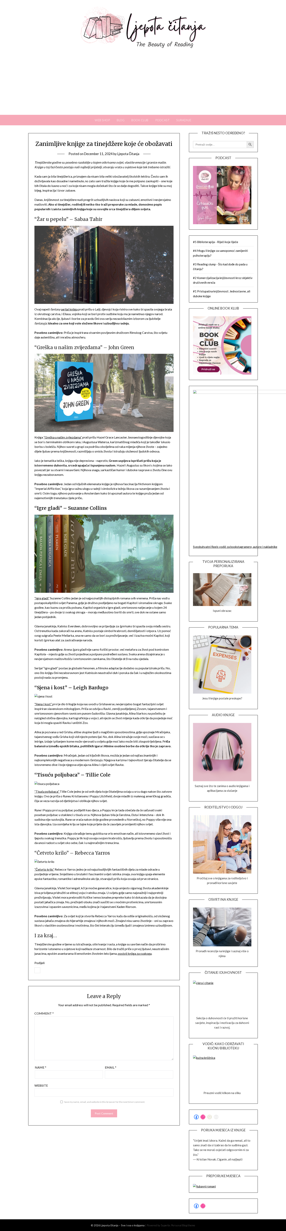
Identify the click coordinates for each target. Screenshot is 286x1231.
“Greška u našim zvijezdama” (63, 437)
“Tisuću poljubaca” (47, 791)
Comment (44, 1013)
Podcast (162, 120)
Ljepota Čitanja (128, 154)
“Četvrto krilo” (44, 869)
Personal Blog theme (183, 1225)
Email (110, 1067)
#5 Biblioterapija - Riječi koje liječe (215, 242)
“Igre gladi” (41, 598)
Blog (121, 120)
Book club (139, 120)
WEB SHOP (102, 120)
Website (41, 1085)
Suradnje (183, 120)
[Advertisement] (143, 85)
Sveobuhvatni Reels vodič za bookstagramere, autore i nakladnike (235, 546)
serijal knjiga (69, 309)
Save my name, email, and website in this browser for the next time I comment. (104, 1101)
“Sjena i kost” (43, 704)
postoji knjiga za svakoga (135, 953)
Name (40, 1067)
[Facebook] (37, 970)
